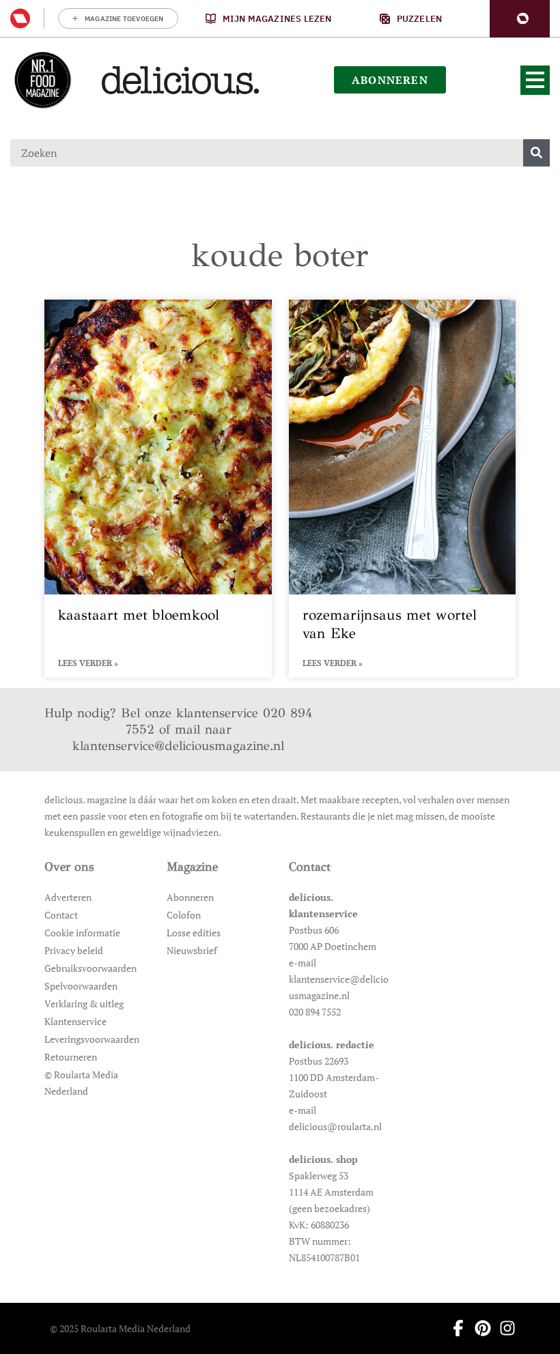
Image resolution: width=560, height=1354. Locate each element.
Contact (61, 914)
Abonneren (190, 897)
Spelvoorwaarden (80, 985)
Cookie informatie (82, 932)
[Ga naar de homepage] (42, 80)
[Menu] (535, 80)
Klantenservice (75, 1021)
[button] (520, 19)
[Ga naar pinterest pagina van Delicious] (478, 1328)
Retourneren (70, 1056)
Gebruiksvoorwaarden (90, 968)
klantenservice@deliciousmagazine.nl (178, 745)
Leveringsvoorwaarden (91, 1039)
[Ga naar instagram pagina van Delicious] (503, 1328)
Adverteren (68, 897)
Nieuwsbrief (192, 950)
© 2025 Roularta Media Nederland (120, 1328)
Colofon (184, 914)
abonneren (390, 79)
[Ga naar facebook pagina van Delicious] (454, 1328)
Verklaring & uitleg (84, 1003)
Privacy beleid (73, 950)
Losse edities (194, 932)
